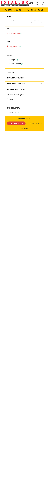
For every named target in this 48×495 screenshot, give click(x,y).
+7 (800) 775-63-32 (13, 10)
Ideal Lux (14, 112)
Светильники (15, 33)
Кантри (13, 60)
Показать (14, 123)
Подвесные (15, 46)
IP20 (12, 99)
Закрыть (24, 128)
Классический (16, 64)
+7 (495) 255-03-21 (35, 10)
